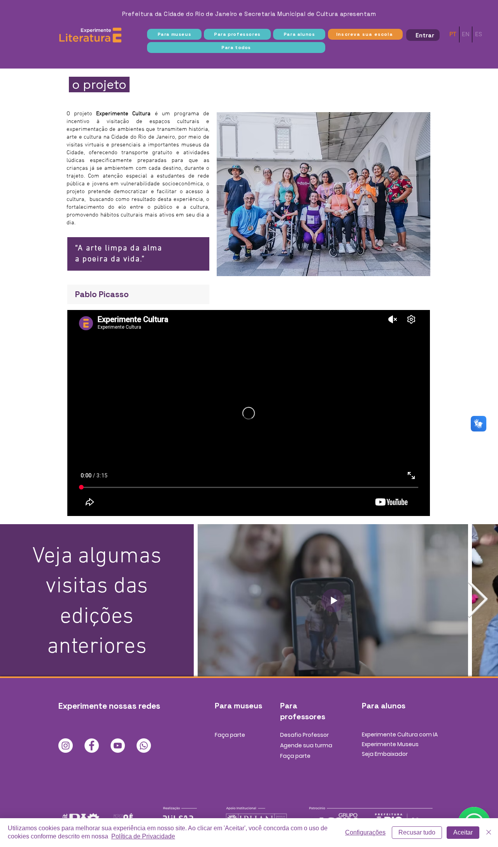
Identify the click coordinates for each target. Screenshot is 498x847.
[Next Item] (477, 600)
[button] (174, 34)
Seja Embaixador (385, 754)
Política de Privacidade (143, 836)
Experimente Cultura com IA (400, 734)
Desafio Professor (304, 735)
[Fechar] (488, 832)
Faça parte (230, 735)
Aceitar (463, 832)
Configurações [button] (365, 832)
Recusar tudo (416, 832)
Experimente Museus (390, 744)
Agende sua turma (306, 745)
